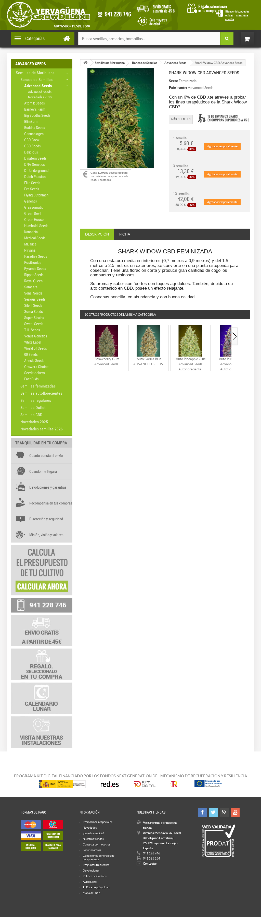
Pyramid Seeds (35, 268)
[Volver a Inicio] (85, 63)
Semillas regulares (35, 400)
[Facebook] (202, 812)
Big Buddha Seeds (37, 115)
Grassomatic (33, 207)
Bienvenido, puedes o (237, 15)
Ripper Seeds (34, 275)
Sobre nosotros (92, 850)
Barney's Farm (34, 109)
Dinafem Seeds (35, 158)
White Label (32, 342)
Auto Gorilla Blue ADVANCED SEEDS (148, 361)
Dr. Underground (36, 170)
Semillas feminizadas (38, 386)
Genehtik (30, 201)
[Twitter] (213, 812)
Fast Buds (31, 379)
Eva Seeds (31, 189)
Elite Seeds (32, 183)
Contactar (150, 863)
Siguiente (234, 336)
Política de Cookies (95, 876)
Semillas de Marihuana (35, 72)
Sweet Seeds (33, 324)
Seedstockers (34, 373)
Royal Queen (33, 281)
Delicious (31, 152)
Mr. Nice (30, 244)
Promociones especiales (97, 822)
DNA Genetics (34, 164)
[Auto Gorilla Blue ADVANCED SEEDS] (148, 340)
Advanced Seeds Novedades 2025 (40, 94)
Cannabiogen (34, 134)
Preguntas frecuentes (96, 864)
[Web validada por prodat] (219, 841)
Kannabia (31, 232)
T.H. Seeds (32, 330)
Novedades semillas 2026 (41, 429)
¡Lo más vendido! (93, 833)
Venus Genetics (35, 336)
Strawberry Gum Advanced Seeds (106, 361)
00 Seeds (31, 354)
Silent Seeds (33, 305)
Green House (34, 219)
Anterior (83, 336)
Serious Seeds (35, 299)
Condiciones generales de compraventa (151, 21)
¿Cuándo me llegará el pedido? (159, 8)
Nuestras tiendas (93, 838)
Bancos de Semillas (36, 79)
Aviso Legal (90, 881)
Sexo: (173, 81)
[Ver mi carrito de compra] (252, 38)
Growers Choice (36, 367)
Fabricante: (178, 88)
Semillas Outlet (33, 407)
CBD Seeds (32, 146)
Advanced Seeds (38, 85)
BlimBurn (30, 121)
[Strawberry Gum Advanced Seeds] (107, 340)
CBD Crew (32, 140)
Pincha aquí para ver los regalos (208, 8)
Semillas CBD (31, 414)
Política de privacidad (96, 887)
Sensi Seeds (33, 293)
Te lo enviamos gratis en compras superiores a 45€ (223, 118)
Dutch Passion (35, 176)
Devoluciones (91, 870)
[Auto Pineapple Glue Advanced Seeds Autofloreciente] (190, 340)
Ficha (124, 234)
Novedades (90, 827)
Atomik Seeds (34, 103)
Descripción (97, 234)
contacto (114, 14)
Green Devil (32, 213)
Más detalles (180, 119)
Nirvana (29, 250)
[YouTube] (235, 812)
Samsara (30, 287)
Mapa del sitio (91, 893)
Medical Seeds (35, 238)
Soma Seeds (33, 311)
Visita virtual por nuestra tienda (160, 825)
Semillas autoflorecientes (41, 393)
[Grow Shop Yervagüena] (48, 15)
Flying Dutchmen (36, 195)
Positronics (32, 262)
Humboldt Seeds (36, 226)
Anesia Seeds (34, 360)
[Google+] (224, 812)
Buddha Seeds (34, 127)
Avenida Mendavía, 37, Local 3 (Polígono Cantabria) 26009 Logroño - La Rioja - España (162, 840)
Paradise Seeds (35, 256)
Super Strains (34, 317)
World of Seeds (35, 348)
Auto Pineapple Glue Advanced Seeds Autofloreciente (191, 364)
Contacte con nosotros (96, 844)
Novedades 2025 (34, 421)
